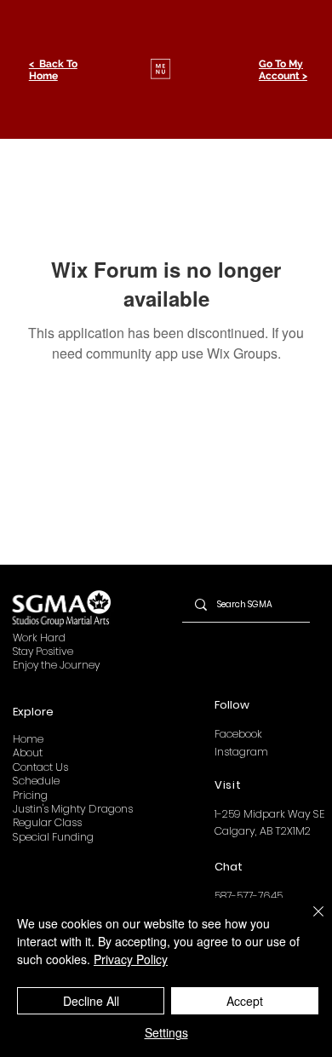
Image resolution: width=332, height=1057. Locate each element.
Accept (244, 1000)
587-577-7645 (249, 895)
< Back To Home (53, 70)
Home (28, 739)
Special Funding (53, 837)
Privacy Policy (131, 959)
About (28, 752)
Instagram (241, 751)
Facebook (238, 734)
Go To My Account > (283, 70)
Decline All (91, 1000)
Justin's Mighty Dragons (73, 808)
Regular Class (47, 822)
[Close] (308, 921)
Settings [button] (166, 1032)
